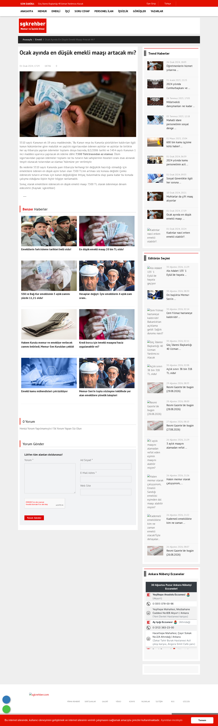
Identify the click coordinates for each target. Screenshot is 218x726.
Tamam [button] (202, 720)
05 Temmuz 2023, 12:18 (178, 116)
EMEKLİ (56, 11)
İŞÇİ (67, 11)
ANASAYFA (26, 11)
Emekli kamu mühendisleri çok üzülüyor (44, 391)
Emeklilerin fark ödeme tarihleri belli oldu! (46, 249)
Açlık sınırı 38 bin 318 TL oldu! (52, 3)
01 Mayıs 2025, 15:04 (176, 138)
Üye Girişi (151, 3)
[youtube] (199, 4)
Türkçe (167, 3)
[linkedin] (194, 4)
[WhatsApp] (6, 709)
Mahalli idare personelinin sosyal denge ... (177, 124)
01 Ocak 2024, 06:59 (176, 156)
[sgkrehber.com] (39, 694)
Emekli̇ (38, 39)
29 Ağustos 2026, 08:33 (177, 383)
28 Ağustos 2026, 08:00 (177, 401)
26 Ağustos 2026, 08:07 (177, 546)
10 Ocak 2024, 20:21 (176, 192)
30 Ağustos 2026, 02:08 (177, 365)
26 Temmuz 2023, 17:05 (178, 98)
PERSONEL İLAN (103, 11)
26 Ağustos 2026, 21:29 (177, 439)
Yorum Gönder (34, 517)
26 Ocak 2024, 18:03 (176, 62)
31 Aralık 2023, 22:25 (176, 80)
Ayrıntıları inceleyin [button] (171, 720)
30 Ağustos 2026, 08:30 (177, 291)
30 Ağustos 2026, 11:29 (177, 266)
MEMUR (42, 11)
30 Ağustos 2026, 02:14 (177, 309)
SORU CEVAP (82, 11)
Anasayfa (27, 39)
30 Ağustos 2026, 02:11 (177, 341)
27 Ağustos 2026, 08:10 (177, 421)
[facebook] (179, 4)
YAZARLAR (157, 11)
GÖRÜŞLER (139, 11)
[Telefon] (6, 700)
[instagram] (189, 4)
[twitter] (184, 4)
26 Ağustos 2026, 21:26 (177, 475)
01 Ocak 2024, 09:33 (176, 174)
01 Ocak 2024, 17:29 (30, 65)
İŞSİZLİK (123, 11)
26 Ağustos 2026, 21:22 (177, 514)
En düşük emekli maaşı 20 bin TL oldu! (101, 249)
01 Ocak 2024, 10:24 (176, 228)
